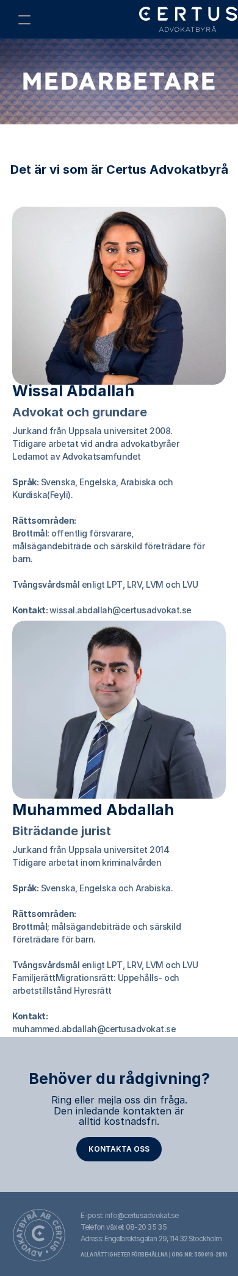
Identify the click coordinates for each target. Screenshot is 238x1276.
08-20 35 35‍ (146, 1226)
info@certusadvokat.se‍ (142, 1215)
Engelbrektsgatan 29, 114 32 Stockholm (163, 1238)
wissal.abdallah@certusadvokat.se (120, 610)
